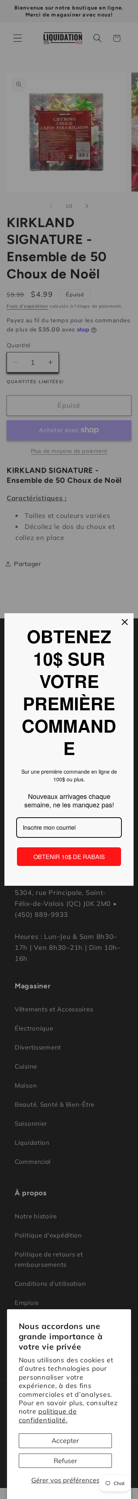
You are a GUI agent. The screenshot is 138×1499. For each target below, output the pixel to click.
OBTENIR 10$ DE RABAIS (69, 856)
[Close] (125, 622)
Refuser (65, 1461)
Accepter (65, 1440)
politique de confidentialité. (48, 1415)
